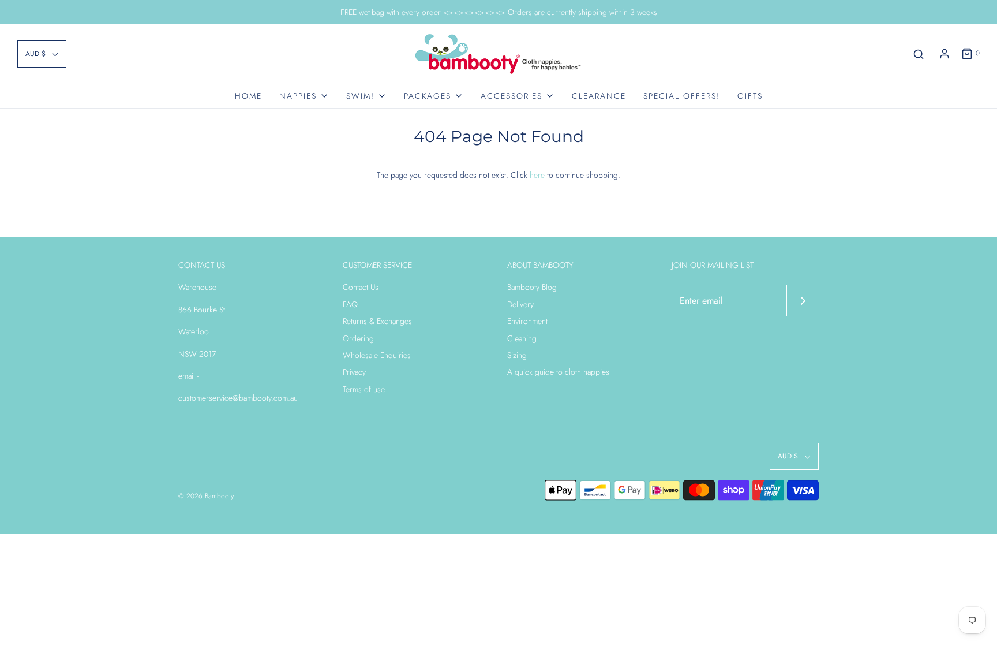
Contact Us (360, 287)
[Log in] (944, 53)
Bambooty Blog (532, 287)
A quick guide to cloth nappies (558, 372)
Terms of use (364, 389)
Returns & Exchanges (377, 321)
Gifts (750, 96)
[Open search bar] (918, 53)
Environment (527, 321)
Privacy (354, 372)
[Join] (803, 300)
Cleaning (522, 338)
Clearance (599, 96)
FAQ (350, 304)
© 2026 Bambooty (206, 496)
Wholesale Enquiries (377, 355)
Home (248, 96)
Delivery (520, 304)
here (537, 175)
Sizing (517, 355)
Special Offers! (681, 96)
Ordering (358, 338)
